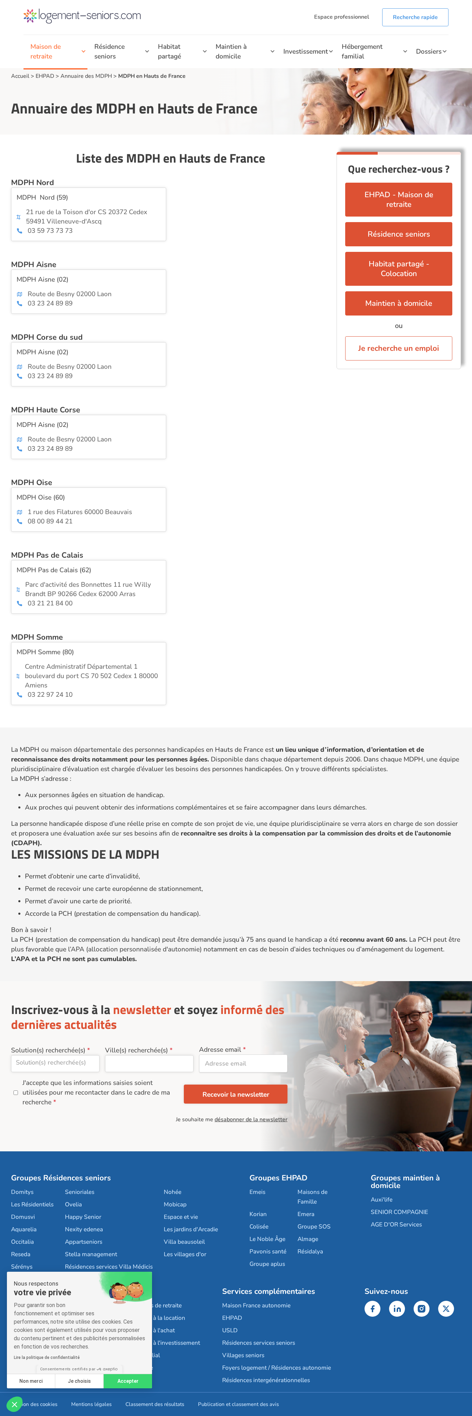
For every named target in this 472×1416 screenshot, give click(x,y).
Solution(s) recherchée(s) (48, 1050)
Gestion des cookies (34, 1404)
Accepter (128, 1381)
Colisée (258, 1227)
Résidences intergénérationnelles (266, 1380)
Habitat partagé (169, 51)
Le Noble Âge (267, 1239)
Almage (308, 1239)
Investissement (305, 51)
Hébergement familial (362, 51)
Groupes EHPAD (278, 1178)
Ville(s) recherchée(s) (136, 1050)
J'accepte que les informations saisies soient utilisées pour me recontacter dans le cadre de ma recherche (96, 1092)
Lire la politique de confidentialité (47, 1357)
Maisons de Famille (313, 1197)
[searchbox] (55, 1062)
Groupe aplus (267, 1264)
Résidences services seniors (258, 1343)
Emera (306, 1214)
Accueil (20, 76)
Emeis (257, 1192)
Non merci (31, 1381)
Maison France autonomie (256, 1305)
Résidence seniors (109, 51)
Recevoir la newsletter (235, 1094)
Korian (258, 1214)
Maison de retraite (45, 51)
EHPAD (45, 76)
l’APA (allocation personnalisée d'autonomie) (135, 949)
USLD (230, 1330)
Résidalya (310, 1251)
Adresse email (220, 1049)
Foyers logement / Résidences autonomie (276, 1368)
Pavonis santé (267, 1251)
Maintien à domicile (231, 51)
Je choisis (79, 1381)
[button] (14, 1404)
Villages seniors (243, 1355)
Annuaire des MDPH (86, 76)
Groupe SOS (314, 1227)
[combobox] (55, 1063)
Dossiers (429, 51)
